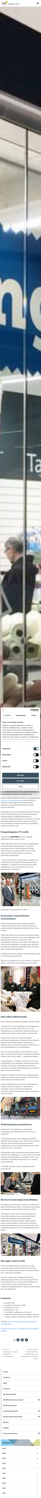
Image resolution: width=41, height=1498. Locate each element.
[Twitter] (18, 1339)
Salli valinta (20, 781)
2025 (4, 1453)
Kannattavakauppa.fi (10, 1405)
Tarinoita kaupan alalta (10, 1411)
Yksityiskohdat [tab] (20, 715)
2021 (4, 1473)
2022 (4, 1468)
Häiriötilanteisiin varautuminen (13, 1400)
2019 (4, 1483)
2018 (4, 1488)
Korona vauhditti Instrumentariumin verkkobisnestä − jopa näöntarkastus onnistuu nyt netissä (29, 1354)
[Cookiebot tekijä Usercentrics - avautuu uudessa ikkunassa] (30, 710)
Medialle (6, 1428)
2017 (4, 1493)
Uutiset (5, 1372)
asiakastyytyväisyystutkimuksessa (11, 800)
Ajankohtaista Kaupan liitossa (12, 1416)
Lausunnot (6, 1388)
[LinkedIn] (22, 1339)
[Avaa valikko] (37, 3)
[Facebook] (26, 1339)
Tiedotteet (6, 1377)
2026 (4, 1448)
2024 (4, 1458)
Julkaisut (6, 1422)
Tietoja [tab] (33, 715)
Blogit (5, 1383)
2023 (4, 1463)
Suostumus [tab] (7, 715)
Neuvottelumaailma (9, 1394)
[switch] (36, 754)
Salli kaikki (20, 775)
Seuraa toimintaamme (10, 1433)
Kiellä (20, 786)
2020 (4, 1478)
